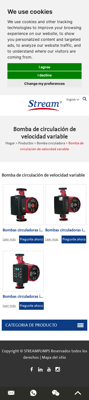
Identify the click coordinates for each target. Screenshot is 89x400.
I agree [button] (44, 67)
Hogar (10, 143)
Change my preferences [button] (44, 83)
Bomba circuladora (51, 143)
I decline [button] (45, 75)
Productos (25, 143)
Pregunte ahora (31, 239)
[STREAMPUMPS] (44, 105)
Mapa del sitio (54, 357)
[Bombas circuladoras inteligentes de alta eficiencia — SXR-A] (23, 271)
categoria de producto (31, 325)
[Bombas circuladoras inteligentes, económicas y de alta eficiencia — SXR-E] (65, 204)
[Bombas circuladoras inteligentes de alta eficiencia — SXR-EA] (23, 204)
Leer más (9, 239)
